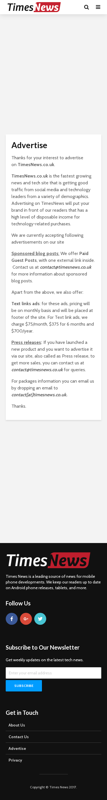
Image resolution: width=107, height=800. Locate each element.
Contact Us (19, 736)
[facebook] (12, 619)
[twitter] (40, 619)
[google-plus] (26, 619)
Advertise (17, 748)
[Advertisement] (53, 73)
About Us (17, 725)
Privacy (15, 760)
